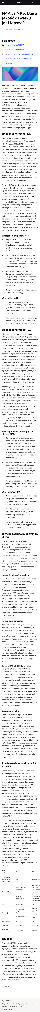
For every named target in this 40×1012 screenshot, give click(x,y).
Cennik (35, 1004)
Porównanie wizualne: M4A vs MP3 (19, 59)
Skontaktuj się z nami (15, 1006)
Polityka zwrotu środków (23, 1004)
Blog (3, 1004)
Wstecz (7, 986)
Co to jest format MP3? (14, 50)
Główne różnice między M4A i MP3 (19, 54)
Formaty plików (18, 29)
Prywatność (10, 1004)
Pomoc (4, 1006)
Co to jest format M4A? (14, 45)
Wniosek (8, 63)
